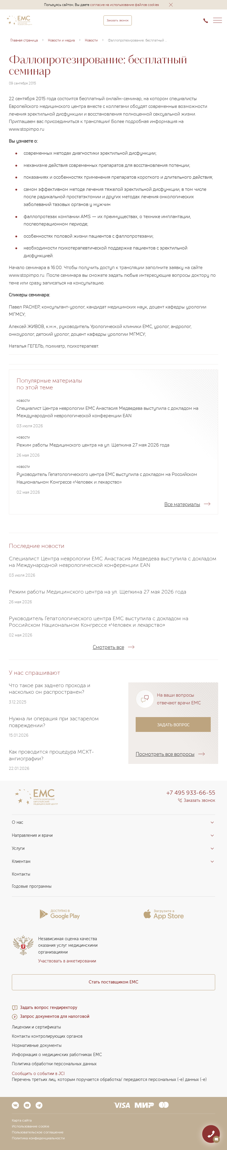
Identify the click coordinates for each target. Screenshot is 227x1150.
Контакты (21, 874)
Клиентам (21, 861)
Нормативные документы (36, 1045)
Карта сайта (22, 1120)
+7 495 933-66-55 (190, 792)
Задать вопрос (173, 724)
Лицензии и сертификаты (36, 1027)
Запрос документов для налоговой (54, 1016)
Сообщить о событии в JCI (38, 1073)
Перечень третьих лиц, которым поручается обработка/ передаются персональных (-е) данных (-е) (109, 1079)
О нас (17, 822)
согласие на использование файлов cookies (124, 4)
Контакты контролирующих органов (47, 1036)
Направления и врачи (32, 835)
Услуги (18, 848)
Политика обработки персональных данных (54, 1063)
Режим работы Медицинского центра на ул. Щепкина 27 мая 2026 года (93, 445)
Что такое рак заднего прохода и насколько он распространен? (49, 688)
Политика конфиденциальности (38, 1138)
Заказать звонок (118, 20)
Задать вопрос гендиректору (48, 1007)
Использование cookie (30, 1126)
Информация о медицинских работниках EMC (57, 1054)
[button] (171, 5)
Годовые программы (31, 886)
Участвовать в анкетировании (67, 961)
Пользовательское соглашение (38, 1132)
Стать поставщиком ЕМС (113, 982)
